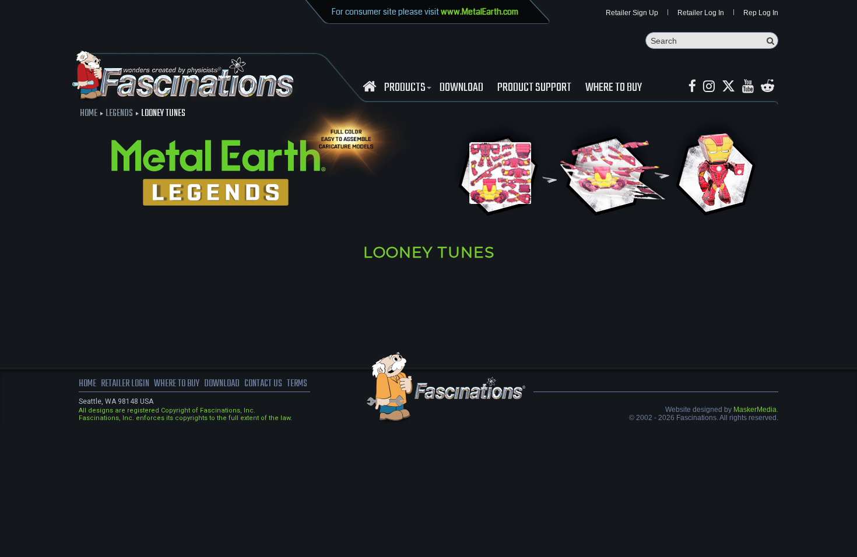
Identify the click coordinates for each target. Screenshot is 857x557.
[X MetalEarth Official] (728, 86)
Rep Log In (760, 13)
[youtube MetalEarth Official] (748, 86)
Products (405, 88)
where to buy (176, 384)
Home (88, 113)
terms (297, 384)
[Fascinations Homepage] (369, 86)
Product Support (534, 88)
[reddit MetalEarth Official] (767, 86)
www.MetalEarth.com (479, 11)
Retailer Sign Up (632, 13)
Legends (119, 113)
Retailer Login (125, 384)
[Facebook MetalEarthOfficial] (692, 86)
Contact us (263, 384)
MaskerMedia (755, 410)
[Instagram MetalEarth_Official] (709, 86)
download (461, 88)
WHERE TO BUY (613, 88)
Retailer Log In (700, 13)
